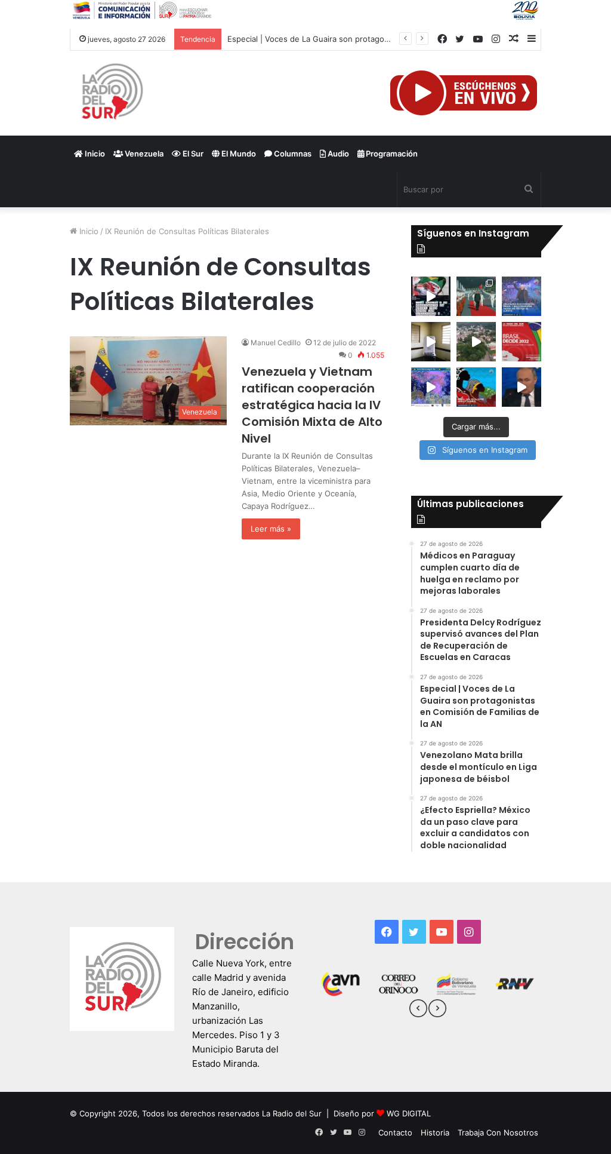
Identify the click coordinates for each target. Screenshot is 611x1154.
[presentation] (418, 1010)
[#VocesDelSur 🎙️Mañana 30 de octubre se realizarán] (476, 387)
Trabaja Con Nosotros (498, 1132)
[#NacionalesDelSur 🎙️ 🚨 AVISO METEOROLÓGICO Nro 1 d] (430, 387)
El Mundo (238, 153)
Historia (435, 1132)
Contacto (395, 1132)
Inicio (94, 153)
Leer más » (271, 528)
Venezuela (143, 153)
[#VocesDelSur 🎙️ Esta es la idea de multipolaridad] (521, 387)
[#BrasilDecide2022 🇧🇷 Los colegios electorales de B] (430, 341)
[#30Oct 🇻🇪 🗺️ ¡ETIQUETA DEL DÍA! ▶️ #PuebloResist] (476, 341)
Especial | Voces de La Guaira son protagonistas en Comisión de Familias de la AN (379, 39)
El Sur (192, 153)
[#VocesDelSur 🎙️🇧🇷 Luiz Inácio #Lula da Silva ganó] (521, 296)
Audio (337, 153)
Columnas (291, 153)
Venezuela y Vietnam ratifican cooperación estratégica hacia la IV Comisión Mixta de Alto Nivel (312, 405)
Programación (391, 153)
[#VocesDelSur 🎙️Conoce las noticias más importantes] (430, 296)
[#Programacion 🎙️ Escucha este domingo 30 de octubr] (521, 341)
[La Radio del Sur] (111, 93)
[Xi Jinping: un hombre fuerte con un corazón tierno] (476, 296)
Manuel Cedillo (276, 342)
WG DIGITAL (409, 1113)
